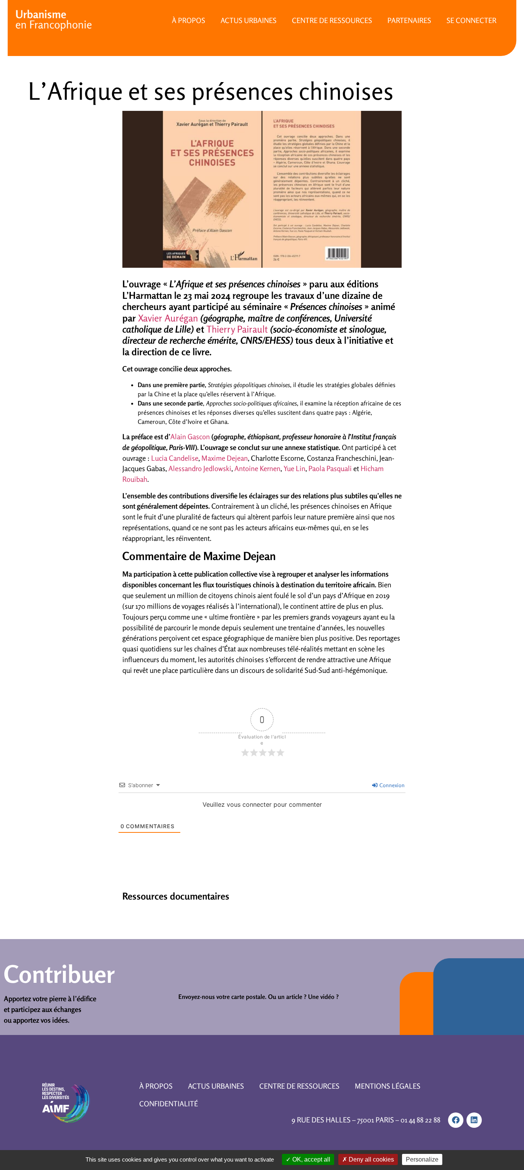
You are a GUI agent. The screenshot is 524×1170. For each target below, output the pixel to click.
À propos (188, 20)
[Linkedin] (474, 1120)
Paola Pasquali (330, 468)
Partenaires (409, 20)
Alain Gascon (190, 436)
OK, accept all (310, 1159)
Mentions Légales (387, 1086)
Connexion (391, 785)
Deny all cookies (370, 1159)
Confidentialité (168, 1103)
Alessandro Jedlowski (199, 468)
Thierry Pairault (237, 329)
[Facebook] (455, 1120)
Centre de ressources (332, 20)
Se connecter (471, 20)
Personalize (422, 1159)
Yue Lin (294, 468)
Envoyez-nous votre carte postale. (222, 996)
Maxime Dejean (224, 458)
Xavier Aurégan (168, 318)
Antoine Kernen (257, 468)
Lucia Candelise (174, 458)
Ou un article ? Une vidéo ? (303, 996)
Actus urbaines (249, 20)
